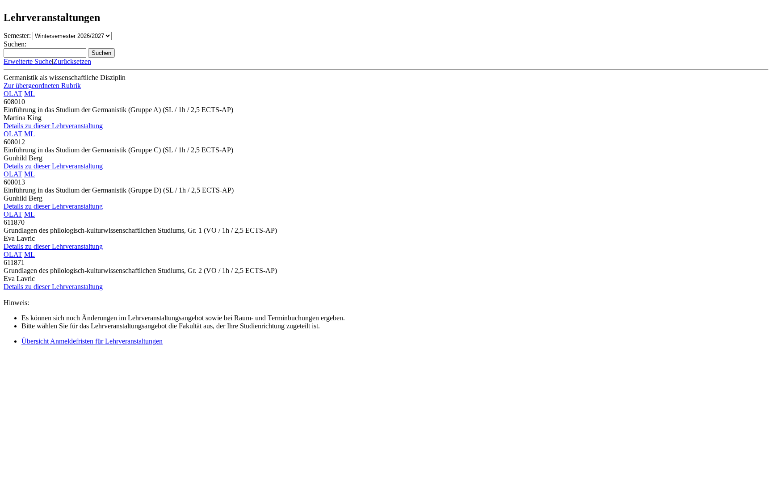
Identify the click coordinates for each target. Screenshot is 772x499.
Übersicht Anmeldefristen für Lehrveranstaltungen (92, 341)
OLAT (13, 93)
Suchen (101, 53)
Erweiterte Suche (28, 61)
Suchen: (15, 44)
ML (29, 93)
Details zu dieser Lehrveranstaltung (53, 126)
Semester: (17, 35)
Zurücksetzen (72, 61)
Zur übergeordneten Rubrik (42, 85)
